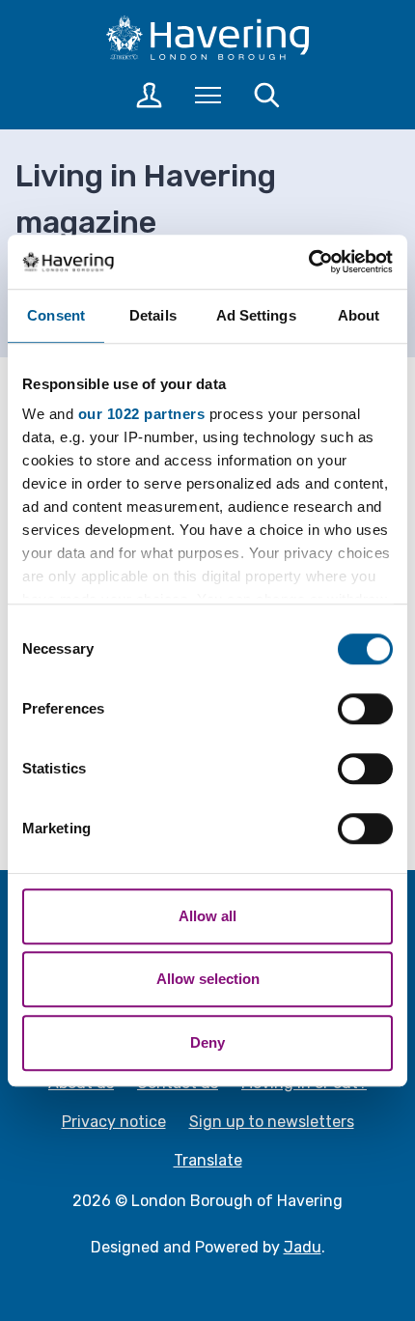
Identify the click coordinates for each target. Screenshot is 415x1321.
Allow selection (208, 978)
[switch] (365, 708)
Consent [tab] (56, 315)
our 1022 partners (142, 414)
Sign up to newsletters (271, 1121)
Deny (207, 1042)
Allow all (207, 916)
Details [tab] (153, 315)
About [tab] (359, 315)
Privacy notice (114, 1121)
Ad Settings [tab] (256, 315)
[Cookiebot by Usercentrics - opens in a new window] (308, 261)
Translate (208, 1160)
